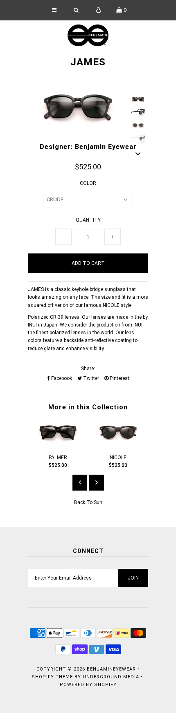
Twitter (90, 378)
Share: (88, 368)
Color (88, 183)
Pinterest (118, 378)
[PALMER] (58, 444)
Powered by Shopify (88, 684)
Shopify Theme (52, 677)
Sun (98, 502)
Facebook (61, 378)
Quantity (88, 220)
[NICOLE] (118, 444)
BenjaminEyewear (111, 669)
